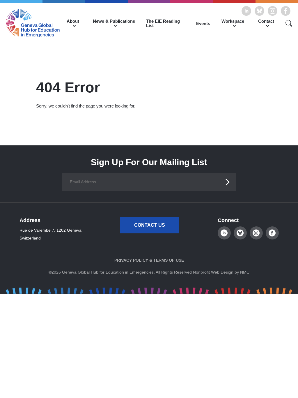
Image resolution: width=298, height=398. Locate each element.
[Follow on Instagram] (272, 10)
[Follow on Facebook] (285, 10)
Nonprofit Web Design (213, 272)
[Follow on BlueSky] (259, 10)
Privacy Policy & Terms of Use (149, 260)
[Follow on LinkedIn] (246, 10)
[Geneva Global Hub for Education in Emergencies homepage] (33, 23)
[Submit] (227, 182)
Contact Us (149, 225)
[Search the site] (286, 23)
